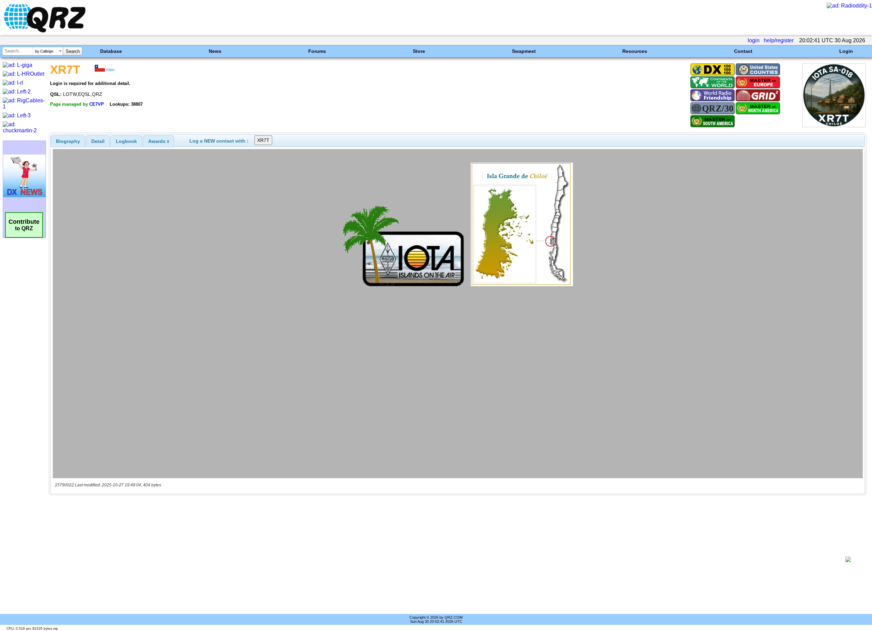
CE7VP (96, 104)
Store (419, 51)
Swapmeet (524, 51)
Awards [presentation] (158, 141)
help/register (779, 40)
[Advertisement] (445, 559)
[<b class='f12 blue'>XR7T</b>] (834, 125)
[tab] (68, 141)
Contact (743, 51)
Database (111, 51)
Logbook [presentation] (126, 141)
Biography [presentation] (68, 141)
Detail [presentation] (98, 141)
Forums (317, 51)
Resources (634, 51)
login (754, 40)
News (215, 51)
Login (846, 51)
